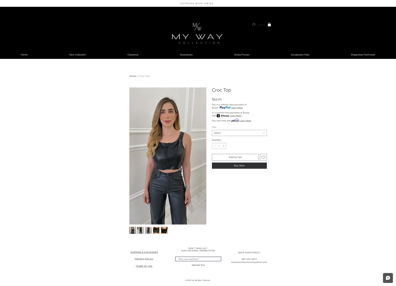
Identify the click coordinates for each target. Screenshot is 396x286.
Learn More (237, 107)
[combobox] (239, 133)
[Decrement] (214, 146)
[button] (269, 24)
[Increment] (224, 146)
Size (215, 127)
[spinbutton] (219, 146)
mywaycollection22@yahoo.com (249, 262)
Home (132, 76)
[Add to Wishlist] (263, 157)
